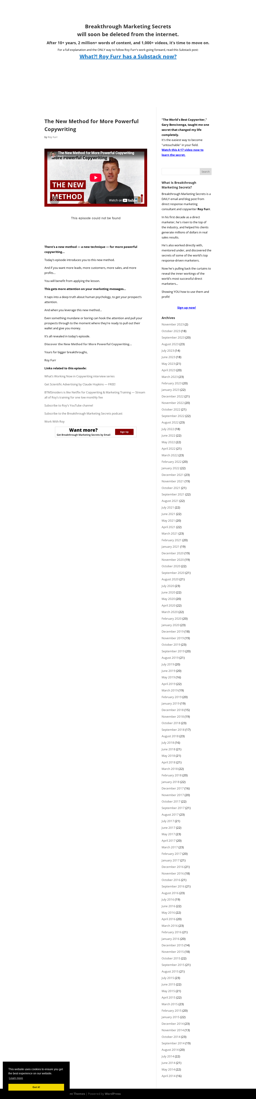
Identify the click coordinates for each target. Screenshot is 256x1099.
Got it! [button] (36, 1087)
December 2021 (173, 475)
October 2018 (171, 723)
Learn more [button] (16, 1078)
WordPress (113, 1094)
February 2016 (172, 932)
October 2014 (171, 1037)
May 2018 (168, 756)
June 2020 (168, 592)
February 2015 (172, 1011)
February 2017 (172, 854)
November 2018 (173, 716)
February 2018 (172, 775)
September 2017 (173, 808)
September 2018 (173, 730)
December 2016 (173, 867)
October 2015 (171, 958)
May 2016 (168, 913)
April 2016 (169, 919)
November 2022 (173, 403)
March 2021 (170, 533)
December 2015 (173, 945)
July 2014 (168, 1056)
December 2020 (173, 553)
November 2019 (173, 638)
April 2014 (169, 1076)
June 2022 (168, 435)
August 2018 (170, 736)
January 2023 (171, 390)
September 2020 (173, 573)
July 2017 (168, 821)
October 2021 (171, 488)
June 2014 (168, 1063)
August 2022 (170, 422)
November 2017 (173, 795)
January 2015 (171, 1017)
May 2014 (168, 1069)
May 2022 (168, 442)
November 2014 (173, 1030)
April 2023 (169, 370)
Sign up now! (186, 308)
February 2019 (172, 697)
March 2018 (170, 769)
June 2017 (168, 828)
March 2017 (170, 847)
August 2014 (170, 1050)
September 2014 (173, 1043)
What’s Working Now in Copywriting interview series (79, 376)
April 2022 (169, 449)
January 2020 (171, 625)
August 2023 (170, 344)
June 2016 (168, 906)
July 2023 (168, 351)
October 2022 (171, 409)
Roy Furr (53, 137)
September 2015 (173, 965)
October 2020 (171, 566)
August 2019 (170, 658)
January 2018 (171, 782)
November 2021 (173, 481)
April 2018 (169, 762)
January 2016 (171, 939)
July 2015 (168, 978)
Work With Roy (54, 421)
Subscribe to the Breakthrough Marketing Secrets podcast (83, 413)
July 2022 (168, 429)
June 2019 (168, 671)
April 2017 (169, 841)
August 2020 (170, 579)
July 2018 (168, 743)
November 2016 (173, 873)
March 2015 (170, 1004)
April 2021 (169, 527)
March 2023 (170, 377)
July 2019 (168, 664)
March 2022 (170, 455)
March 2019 (170, 690)
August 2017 (170, 815)
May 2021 (168, 520)
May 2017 (168, 834)
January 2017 (171, 860)
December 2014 (173, 1024)
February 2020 (172, 618)
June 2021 (168, 514)
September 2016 (173, 886)
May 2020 (168, 599)
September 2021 (173, 494)
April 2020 (169, 605)
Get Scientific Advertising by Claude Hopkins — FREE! (79, 384)
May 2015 (168, 991)
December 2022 (173, 396)
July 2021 (168, 507)
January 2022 (171, 468)
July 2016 (168, 899)
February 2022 (172, 462)
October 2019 (171, 645)
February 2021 (172, 540)
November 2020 (173, 560)
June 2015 (168, 984)
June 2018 (168, 749)
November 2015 (173, 952)
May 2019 (168, 677)
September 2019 (173, 651)
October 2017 (171, 801)
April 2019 (169, 684)
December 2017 (173, 788)
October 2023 (171, 331)
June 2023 (168, 357)
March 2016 (170, 926)
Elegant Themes (73, 1094)
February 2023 (172, 383)
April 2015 (169, 997)
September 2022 (173, 416)
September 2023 (173, 337)
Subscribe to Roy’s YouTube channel (68, 405)
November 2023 (173, 324)
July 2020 (168, 586)
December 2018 (173, 710)
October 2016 (171, 880)
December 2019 (173, 631)
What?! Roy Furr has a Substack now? (128, 56)
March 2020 (170, 612)
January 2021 (171, 547)
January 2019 (171, 703)
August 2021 (170, 501)
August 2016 (170, 893)
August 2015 (170, 971)
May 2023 (168, 364)
